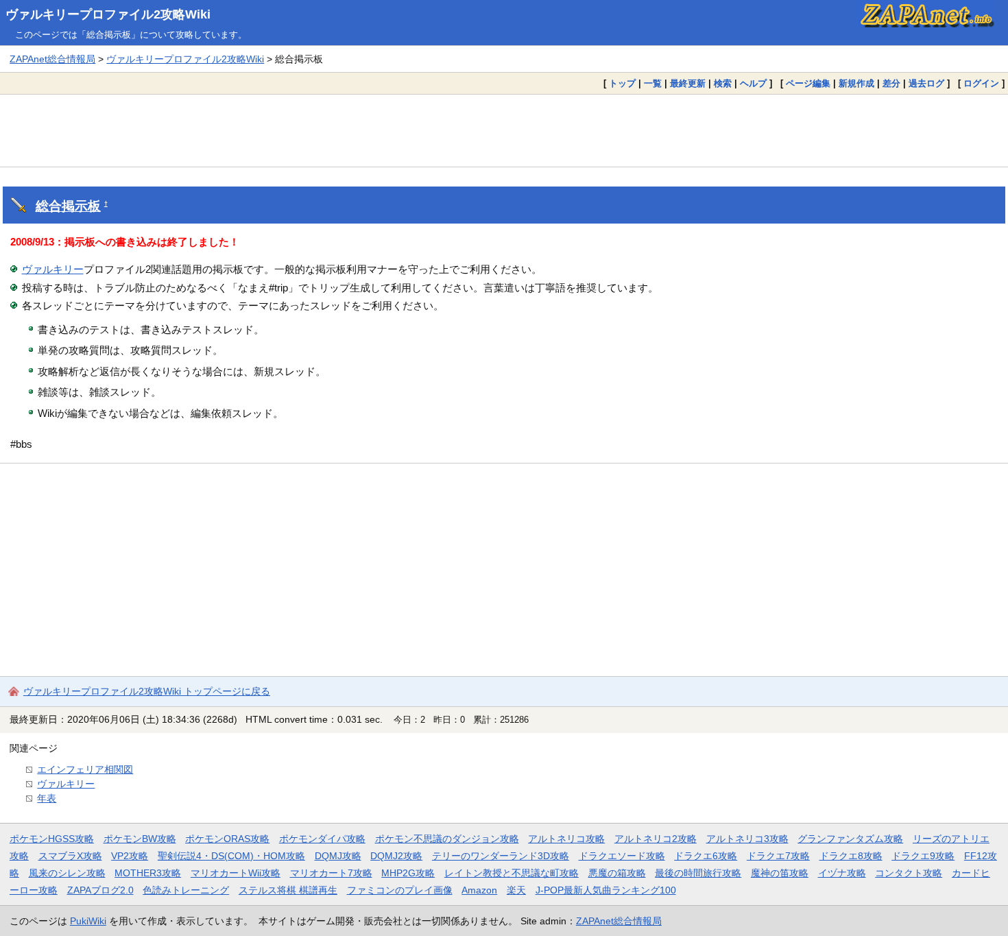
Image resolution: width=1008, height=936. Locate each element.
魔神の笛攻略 (779, 872)
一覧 (653, 83)
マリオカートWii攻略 (235, 872)
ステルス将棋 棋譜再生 (288, 890)
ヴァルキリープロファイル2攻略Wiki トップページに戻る (146, 691)
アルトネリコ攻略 (566, 838)
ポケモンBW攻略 (140, 838)
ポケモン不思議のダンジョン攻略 (447, 838)
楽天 (516, 890)
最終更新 (688, 83)
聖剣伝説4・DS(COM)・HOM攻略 (231, 855)
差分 (891, 83)
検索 (723, 83)
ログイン (981, 83)
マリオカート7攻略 (331, 872)
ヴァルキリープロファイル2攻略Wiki (108, 14)
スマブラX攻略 (70, 855)
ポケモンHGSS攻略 (52, 838)
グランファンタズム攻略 (850, 838)
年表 (46, 798)
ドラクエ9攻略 (923, 855)
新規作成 (856, 83)
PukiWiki (88, 920)
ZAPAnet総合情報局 (52, 58)
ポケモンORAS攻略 (227, 838)
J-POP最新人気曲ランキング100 (606, 890)
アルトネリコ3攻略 (747, 838)
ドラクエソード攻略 (622, 855)
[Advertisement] (504, 130)
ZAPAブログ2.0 (100, 890)
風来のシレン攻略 (67, 872)
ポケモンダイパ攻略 (322, 838)
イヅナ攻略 (842, 872)
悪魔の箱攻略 (617, 872)
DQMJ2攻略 (396, 855)
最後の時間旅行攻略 (698, 872)
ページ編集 (808, 83)
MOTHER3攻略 (148, 872)
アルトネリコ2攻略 (655, 838)
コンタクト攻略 (908, 872)
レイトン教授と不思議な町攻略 (511, 872)
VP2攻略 (129, 855)
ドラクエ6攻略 (705, 855)
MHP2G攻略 (408, 872)
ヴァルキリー (53, 269)
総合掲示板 (68, 206)
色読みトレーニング (186, 890)
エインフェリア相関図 (85, 769)
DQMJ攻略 (338, 855)
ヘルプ (753, 83)
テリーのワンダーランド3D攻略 (500, 855)
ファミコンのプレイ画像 (400, 890)
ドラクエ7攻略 (778, 855)
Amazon (479, 890)
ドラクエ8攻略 (851, 855)
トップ (622, 83)
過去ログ (926, 83)
